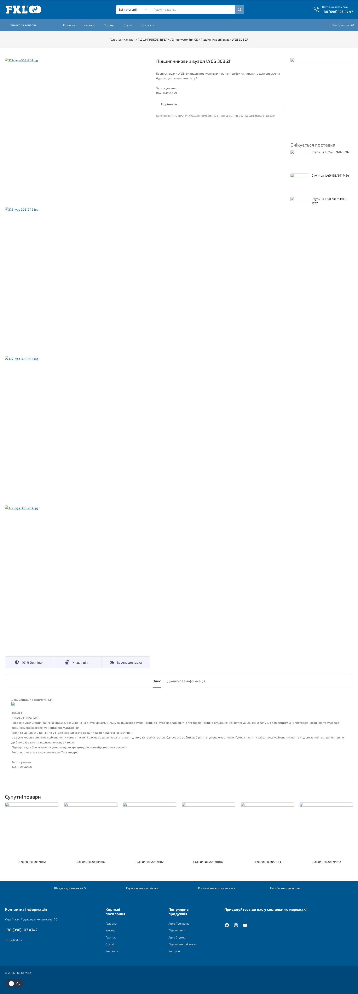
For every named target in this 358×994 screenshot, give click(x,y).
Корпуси (174, 951)
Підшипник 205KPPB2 (326, 861)
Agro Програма (178, 923)
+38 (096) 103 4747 (21, 929)
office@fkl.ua (13, 940)
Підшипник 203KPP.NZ (91, 861)
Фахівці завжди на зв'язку (216, 888)
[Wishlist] (184, 104)
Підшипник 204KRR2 (149, 861)
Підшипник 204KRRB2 (208, 861)
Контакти (148, 25)
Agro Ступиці (177, 937)
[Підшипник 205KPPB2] (326, 829)
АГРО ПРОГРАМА (182, 115)
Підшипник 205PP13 (267, 861)
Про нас (109, 25)
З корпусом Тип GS (229, 115)
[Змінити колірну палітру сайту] (14, 983)
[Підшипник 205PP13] (267, 829)
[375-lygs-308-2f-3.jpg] (77, 428)
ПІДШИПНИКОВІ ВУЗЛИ (259, 115)
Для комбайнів (204, 115)
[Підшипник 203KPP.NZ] (90, 829)
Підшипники (176, 930)
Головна (69, 25)
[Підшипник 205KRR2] (31, 829)
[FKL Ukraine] (23, 9)
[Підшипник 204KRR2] (149, 829)
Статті (127, 25)
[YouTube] (245, 925)
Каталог (89, 25)
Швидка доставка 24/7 (70, 888)
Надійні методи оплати (286, 888)
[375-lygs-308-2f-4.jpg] (77, 578)
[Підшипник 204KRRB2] (208, 829)
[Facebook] (226, 925)
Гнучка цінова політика (142, 888)
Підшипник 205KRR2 (32, 861)
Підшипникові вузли (182, 944)
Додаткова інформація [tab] (186, 681)
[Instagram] (235, 925)
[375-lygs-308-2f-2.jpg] (77, 279)
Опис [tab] (157, 681)
